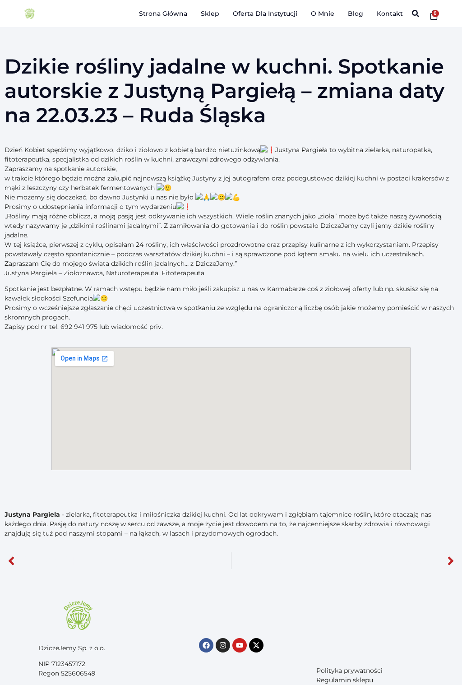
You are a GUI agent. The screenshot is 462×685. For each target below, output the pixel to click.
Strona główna (163, 13)
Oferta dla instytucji (265, 13)
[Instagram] (223, 645)
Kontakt (390, 13)
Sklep (210, 13)
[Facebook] (206, 645)
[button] (415, 13)
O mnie (322, 13)
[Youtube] (239, 645)
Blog (355, 13)
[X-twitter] (256, 645)
